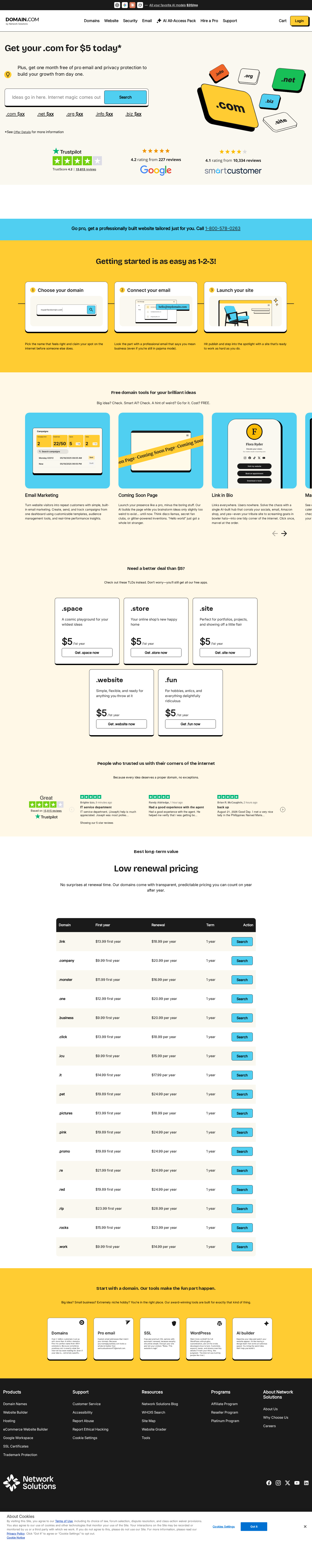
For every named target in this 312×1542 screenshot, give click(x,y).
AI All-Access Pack (179, 20)
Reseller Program (224, 1412)
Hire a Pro (209, 20)
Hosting (9, 1421)
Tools (146, 1438)
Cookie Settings (85, 1438)
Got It (254, 1526)
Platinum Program (225, 1421)
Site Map (149, 1421)
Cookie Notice (16, 1537)
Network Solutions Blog (160, 1404)
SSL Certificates (15, 1446)
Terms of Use (64, 1521)
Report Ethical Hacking (90, 1429)
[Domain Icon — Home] (23, 21)
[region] (156, 469)
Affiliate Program (224, 1404)
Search (242, 941)
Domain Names (15, 1404)
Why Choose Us (275, 1417)
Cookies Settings (224, 1526)
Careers (269, 1426)
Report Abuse (83, 1421)
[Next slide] (284, 533)
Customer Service (87, 1404)
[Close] (305, 1526)
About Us (270, 1409)
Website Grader (154, 1429)
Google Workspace (18, 1438)
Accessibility (83, 1412)
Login (299, 21)
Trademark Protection (20, 1455)
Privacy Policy (16, 1533)
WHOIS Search (153, 1412)
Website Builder (15, 1412)
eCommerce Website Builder (25, 1429)
